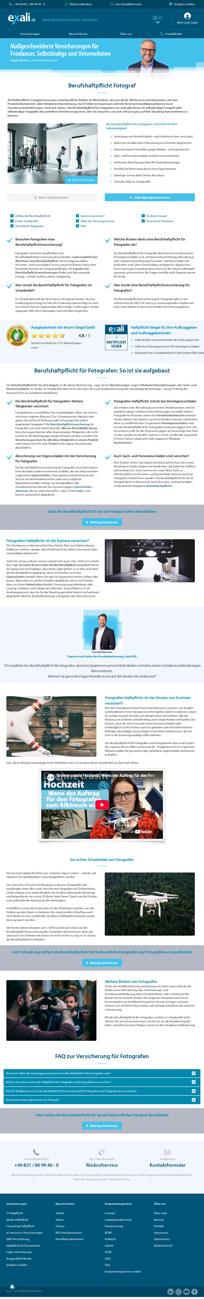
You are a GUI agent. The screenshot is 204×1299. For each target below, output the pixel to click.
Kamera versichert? (93, 216)
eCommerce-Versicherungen (24, 1232)
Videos (60, 1220)
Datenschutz (162, 1239)
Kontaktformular (168, 1165)
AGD (108, 1258)
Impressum (161, 1232)
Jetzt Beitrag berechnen (152, 197)
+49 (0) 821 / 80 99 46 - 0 (29, 4)
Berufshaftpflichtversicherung (70, 424)
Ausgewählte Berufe (18, 1258)
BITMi (108, 1232)
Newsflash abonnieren (69, 1239)
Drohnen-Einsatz (156, 216)
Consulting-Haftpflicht (20, 1226)
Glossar (60, 1226)
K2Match (110, 1239)
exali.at (21, 19)
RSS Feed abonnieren (69, 1232)
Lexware (110, 1213)
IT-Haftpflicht (14, 1213)
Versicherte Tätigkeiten (29, 226)
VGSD (108, 1252)
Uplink (109, 1245)
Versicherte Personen (159, 221)
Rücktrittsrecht (163, 1245)
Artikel (60, 1213)
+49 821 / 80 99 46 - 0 (36, 1165)
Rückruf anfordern (81, 4)
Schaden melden (184, 4)
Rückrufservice (102, 1165)
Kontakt (159, 1226)
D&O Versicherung (17, 1239)
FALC (108, 1265)
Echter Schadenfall (26, 221)
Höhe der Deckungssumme (98, 221)
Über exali (160, 1213)
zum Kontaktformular (128, 4)
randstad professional (118, 1220)
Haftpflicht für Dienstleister (23, 1245)
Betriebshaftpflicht (159, 486)
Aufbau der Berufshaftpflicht (32, 216)
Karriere (159, 1220)
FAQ (83, 226)
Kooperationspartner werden (123, 1271)
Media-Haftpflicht (17, 1220)
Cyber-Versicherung (18, 1252)
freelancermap (114, 1226)
